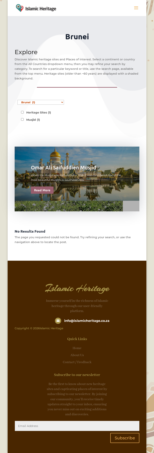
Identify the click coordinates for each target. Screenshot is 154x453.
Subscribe (125, 438)
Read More (42, 190)
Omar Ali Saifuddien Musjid (63, 167)
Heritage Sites (38, 112)
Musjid (33, 120)
